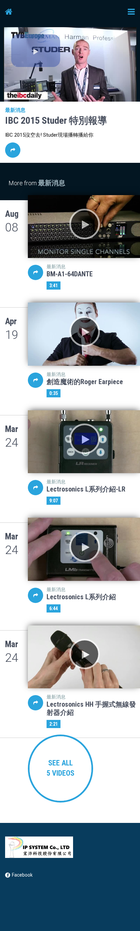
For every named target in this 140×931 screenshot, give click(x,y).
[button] (35, 50)
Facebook (22, 875)
